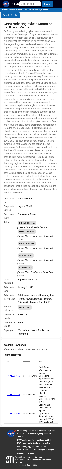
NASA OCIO (32, 450)
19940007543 (13, 394)
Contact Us (21, 453)
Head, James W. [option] (26, 231)
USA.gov (41, 450)
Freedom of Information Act (38, 431)
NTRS (15, 4)
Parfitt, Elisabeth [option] (26, 243)
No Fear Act (21, 431)
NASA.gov (50, 450)
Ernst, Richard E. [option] (27, 223)
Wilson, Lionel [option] (25, 255)
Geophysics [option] (25, 307)
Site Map (30, 453)
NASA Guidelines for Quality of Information (33, 443)
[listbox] (38, 224)
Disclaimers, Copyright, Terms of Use (31, 447)
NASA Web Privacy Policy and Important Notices (36, 440)
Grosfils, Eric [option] (25, 268)
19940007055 (13, 376)
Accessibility (22, 450)
